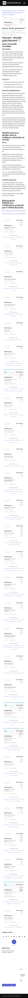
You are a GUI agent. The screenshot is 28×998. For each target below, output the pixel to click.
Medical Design (15, 32)
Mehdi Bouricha (13, 34)
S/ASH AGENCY (18, 995)
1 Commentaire (12, 30)
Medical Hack (22, 32)
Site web (21, 980)
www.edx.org (5, 172)
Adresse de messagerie (22, 976)
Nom (21, 970)
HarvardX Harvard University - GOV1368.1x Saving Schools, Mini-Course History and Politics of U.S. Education (13, 12)
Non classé (4, 34)
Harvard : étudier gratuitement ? (14, 28)
